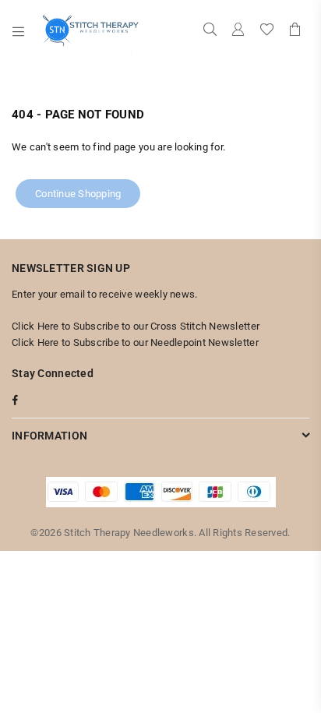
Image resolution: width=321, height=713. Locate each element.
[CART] (295, 31)
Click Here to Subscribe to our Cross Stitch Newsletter (135, 326)
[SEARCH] (210, 31)
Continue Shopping (78, 193)
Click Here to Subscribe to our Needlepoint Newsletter (135, 342)
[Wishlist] (266, 31)
